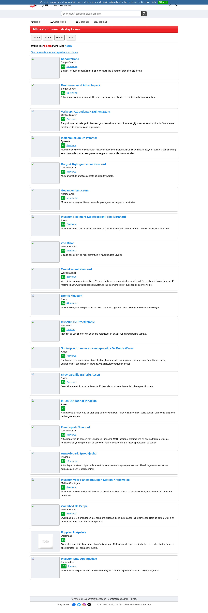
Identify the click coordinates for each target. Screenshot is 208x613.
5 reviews (71, 435)
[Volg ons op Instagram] (84, 604)
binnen (36, 37)
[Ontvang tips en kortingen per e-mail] (89, 604)
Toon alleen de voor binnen (54, 52)
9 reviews (71, 513)
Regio (37, 22)
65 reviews (72, 93)
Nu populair (101, 22)
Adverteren (76, 599)
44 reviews (72, 303)
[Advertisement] (82, 588)
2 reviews (71, 224)
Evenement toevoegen (94, 599)
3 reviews (71, 172)
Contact (112, 599)
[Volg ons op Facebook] (73, 604)
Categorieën (59, 22)
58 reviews (72, 198)
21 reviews (72, 66)
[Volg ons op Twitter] (79, 604)
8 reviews (71, 250)
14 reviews (72, 461)
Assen (71, 37)
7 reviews (71, 119)
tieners (48, 37)
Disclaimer (122, 599)
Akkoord (163, 2)
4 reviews (71, 145)
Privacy (133, 599)
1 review (71, 329)
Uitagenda (83, 22)
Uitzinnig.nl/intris (113, 604)
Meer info (151, 2)
